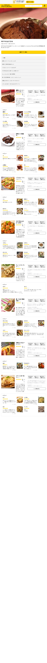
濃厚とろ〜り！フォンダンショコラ (9, 61)
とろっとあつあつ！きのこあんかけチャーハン (11, 83)
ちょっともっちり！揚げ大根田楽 (8, 74)
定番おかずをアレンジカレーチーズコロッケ (10, 80)
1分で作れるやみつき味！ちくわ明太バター (10, 70)
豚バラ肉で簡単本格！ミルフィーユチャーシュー (11, 77)
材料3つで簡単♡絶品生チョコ (8, 64)
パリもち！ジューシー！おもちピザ (9, 67)
